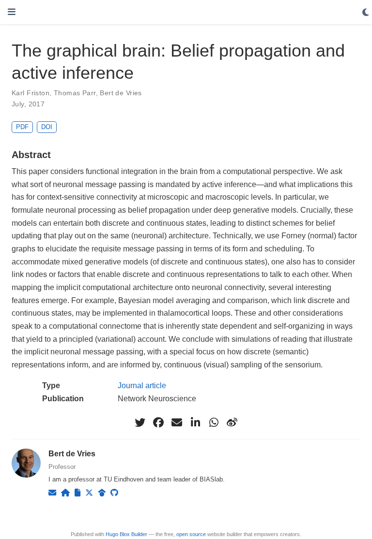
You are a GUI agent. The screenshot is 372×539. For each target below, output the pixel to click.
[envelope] (177, 422)
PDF (22, 127)
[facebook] (158, 422)
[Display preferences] (365, 12)
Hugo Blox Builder (126, 534)
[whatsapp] (213, 422)
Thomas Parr (75, 93)
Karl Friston (30, 93)
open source (191, 534)
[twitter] (140, 422)
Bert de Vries (120, 93)
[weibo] (232, 422)
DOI (46, 127)
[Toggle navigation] (12, 12)
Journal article (142, 385)
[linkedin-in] (195, 422)
